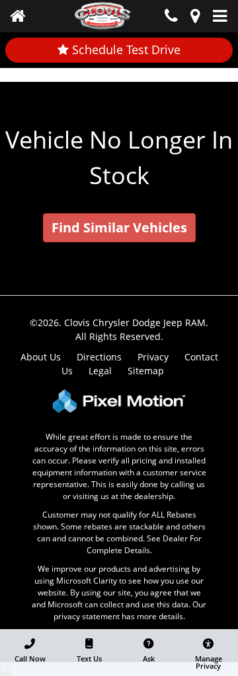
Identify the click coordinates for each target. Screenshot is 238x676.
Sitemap (146, 370)
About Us (40, 357)
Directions (99, 357)
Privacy (153, 357)
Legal (100, 370)
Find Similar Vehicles (119, 227)
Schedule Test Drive (124, 49)
